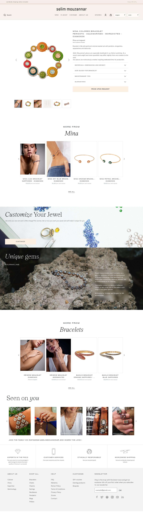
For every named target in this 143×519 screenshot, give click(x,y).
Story (10, 483)
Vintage (73, 15)
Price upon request (100, 89)
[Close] (16, 23)
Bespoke (76, 486)
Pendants (32, 495)
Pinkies (31, 502)
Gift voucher (77, 480)
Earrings (32, 489)
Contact (54, 498)
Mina (71, 133)
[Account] (105, 15)
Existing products (79, 483)
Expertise (11, 486)
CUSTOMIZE (20, 241)
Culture (10, 480)
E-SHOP (64, 15)
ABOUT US (83, 15)
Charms (32, 486)
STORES (98, 15)
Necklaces (33, 492)
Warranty (54, 483)
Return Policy (56, 486)
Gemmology (12, 489)
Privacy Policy (56, 492)
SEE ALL (71, 191)
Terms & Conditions (58, 489)
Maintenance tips (82, 76)
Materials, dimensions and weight (90, 65)
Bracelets (71, 329)
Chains (31, 483)
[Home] (71, 9)
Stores (53, 495)
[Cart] (111, 15)
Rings (31, 498)
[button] (16, 60)
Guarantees (80, 81)
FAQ (52, 480)
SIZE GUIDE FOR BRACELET (86, 70)
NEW (57, 15)
